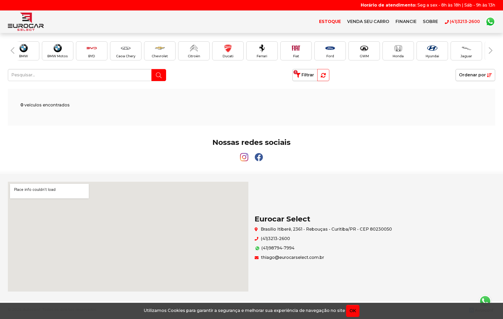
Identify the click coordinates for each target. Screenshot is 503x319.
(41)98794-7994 (277, 248)
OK (352, 310)
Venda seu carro (368, 21)
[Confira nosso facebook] (259, 154)
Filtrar (304, 73)
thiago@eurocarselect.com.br (292, 257)
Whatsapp (490, 21)
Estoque (330, 21)
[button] (12, 50)
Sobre (430, 21)
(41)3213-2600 (275, 238)
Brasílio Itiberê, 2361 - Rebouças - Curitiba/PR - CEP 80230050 (326, 229)
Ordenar (472, 74)
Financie (406, 21)
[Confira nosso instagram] (244, 154)
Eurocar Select (31, 22)
